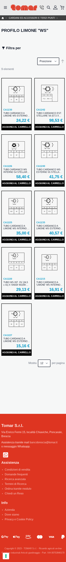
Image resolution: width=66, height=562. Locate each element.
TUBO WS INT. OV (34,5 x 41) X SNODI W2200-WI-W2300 (16, 283)
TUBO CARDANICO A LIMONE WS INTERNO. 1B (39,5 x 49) (15, 227)
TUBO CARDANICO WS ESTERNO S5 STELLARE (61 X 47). (49, 170)
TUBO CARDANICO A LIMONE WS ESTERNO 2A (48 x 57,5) (48, 227)
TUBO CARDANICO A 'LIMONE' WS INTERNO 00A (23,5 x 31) (48, 283)
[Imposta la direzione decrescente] (63, 61)
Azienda (10, 509)
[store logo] (24, 8)
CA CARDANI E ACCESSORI (16, 23)
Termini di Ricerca (15, 483)
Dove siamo (12, 514)
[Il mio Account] (55, 7)
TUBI (39, 23)
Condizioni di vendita (17, 469)
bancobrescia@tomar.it (43, 442)
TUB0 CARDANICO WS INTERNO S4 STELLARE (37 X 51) (16, 170)
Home (2, 18)
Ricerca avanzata (15, 479)
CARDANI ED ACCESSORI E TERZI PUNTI (32, 18)
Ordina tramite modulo (18, 488)
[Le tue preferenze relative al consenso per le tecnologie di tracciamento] (6, 556)
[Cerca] (49, 7)
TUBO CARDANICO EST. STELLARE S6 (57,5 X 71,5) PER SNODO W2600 (49, 114)
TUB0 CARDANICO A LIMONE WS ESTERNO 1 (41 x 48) (16, 114)
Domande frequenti (16, 474)
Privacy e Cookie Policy (19, 519)
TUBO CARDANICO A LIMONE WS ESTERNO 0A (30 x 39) (15, 339)
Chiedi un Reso (14, 493)
